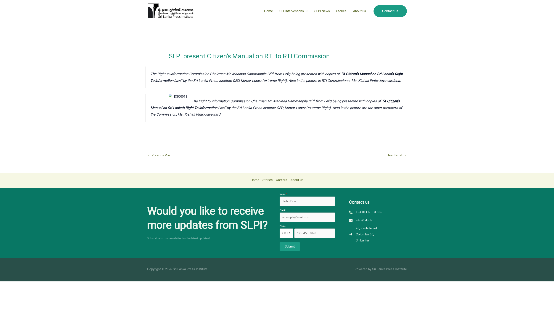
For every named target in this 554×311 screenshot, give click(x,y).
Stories (341, 11)
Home (268, 11)
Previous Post (160, 155)
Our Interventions (291, 11)
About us (359, 11)
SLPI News (322, 11)
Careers (281, 180)
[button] (306, 11)
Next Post (397, 155)
